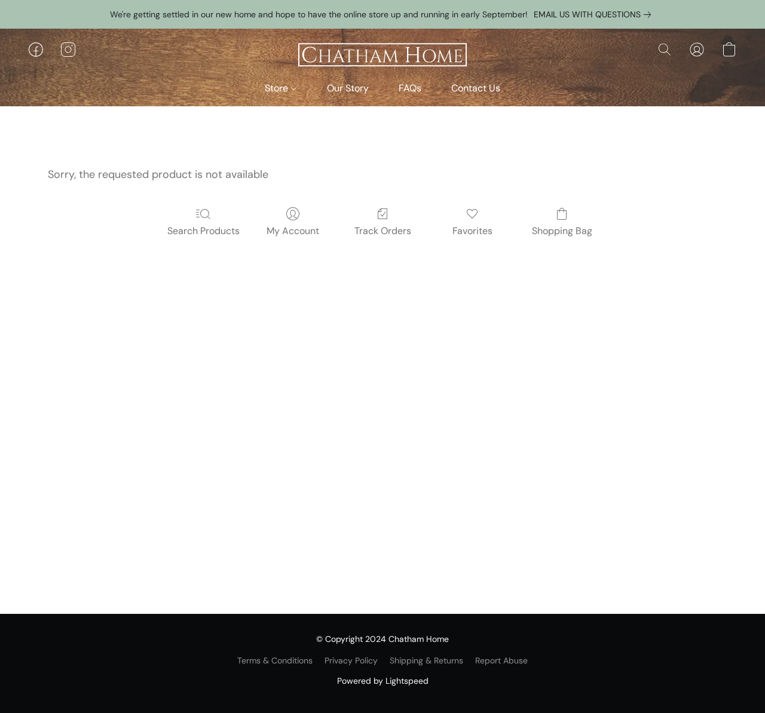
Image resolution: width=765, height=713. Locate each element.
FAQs (410, 88)
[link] (595, 14)
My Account (293, 231)
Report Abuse (501, 660)
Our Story (348, 88)
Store (277, 88)
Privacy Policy (351, 660)
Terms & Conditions (275, 660)
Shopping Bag (562, 231)
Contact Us (475, 88)
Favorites (472, 231)
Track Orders (382, 231)
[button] (382, 55)
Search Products (203, 231)
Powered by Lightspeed (383, 680)
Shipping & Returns (426, 660)
